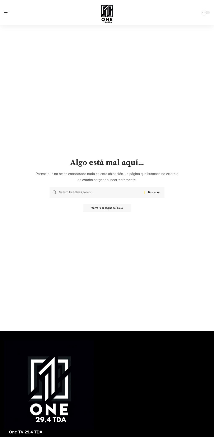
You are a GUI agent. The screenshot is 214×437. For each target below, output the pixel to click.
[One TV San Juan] (107, 12)
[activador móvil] (7, 12)
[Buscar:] (100, 192)
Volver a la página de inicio (107, 208)
